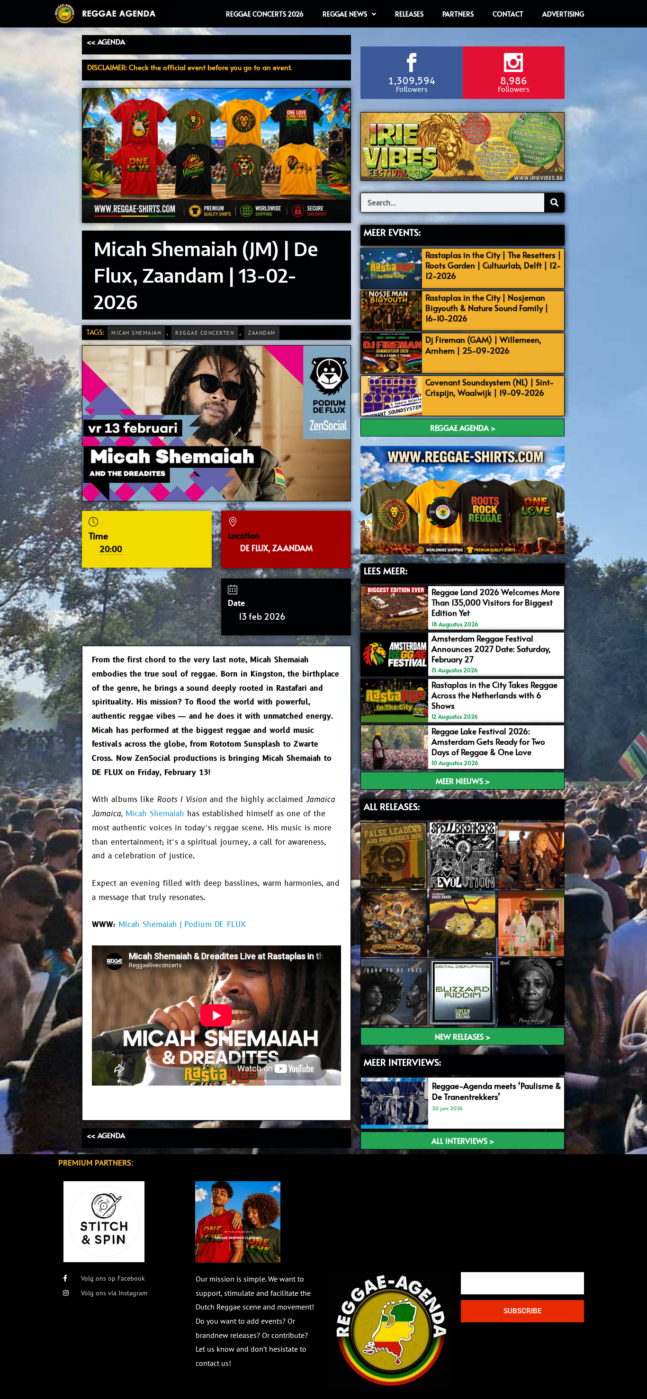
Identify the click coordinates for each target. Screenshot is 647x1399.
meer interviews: (402, 1062)
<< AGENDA (106, 41)
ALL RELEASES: (392, 806)
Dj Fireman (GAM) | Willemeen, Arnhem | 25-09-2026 (483, 345)
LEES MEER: (385, 570)
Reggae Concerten (204, 333)
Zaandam (262, 333)
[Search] (554, 202)
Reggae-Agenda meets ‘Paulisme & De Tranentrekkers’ (496, 1091)
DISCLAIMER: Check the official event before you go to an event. (189, 67)
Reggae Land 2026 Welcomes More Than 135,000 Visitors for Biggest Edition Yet (495, 602)
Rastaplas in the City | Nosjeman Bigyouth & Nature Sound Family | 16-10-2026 (486, 308)
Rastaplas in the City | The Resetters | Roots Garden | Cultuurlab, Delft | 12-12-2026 (493, 265)
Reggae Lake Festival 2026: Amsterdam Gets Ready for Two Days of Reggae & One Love (488, 741)
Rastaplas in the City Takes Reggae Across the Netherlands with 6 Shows (494, 695)
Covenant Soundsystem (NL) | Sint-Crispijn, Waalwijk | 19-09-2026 (489, 387)
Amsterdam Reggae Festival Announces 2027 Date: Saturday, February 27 (491, 649)
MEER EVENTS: (392, 232)
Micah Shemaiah (136, 333)
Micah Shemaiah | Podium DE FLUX (181, 924)
